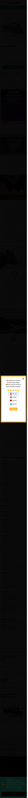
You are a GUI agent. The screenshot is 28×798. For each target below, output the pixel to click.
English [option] (15, 397)
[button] (23, 378)
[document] (13, 399)
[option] (13, 397)
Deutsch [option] (15, 400)
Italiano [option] (15, 404)
